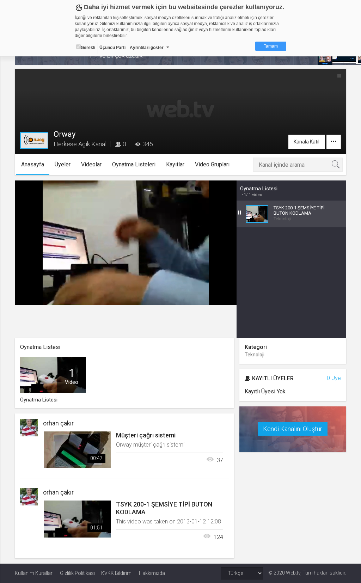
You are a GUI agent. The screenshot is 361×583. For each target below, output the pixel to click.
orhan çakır (58, 423)
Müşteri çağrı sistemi (146, 435)
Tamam (271, 46)
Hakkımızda (152, 573)
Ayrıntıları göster (147, 47)
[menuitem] (196, 297)
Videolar (91, 164)
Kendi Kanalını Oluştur (292, 428)
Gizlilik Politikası (77, 573)
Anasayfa (32, 164)
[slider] (126, 286)
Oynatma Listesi (258, 188)
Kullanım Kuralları (34, 573)
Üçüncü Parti (112, 47)
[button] (38, 296)
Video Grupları (212, 164)
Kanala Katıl (306, 142)
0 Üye (334, 378)
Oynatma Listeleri (133, 164)
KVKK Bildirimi (117, 573)
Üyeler (63, 164)
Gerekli (88, 47)
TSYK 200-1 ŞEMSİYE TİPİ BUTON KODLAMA (164, 508)
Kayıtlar (175, 164)
